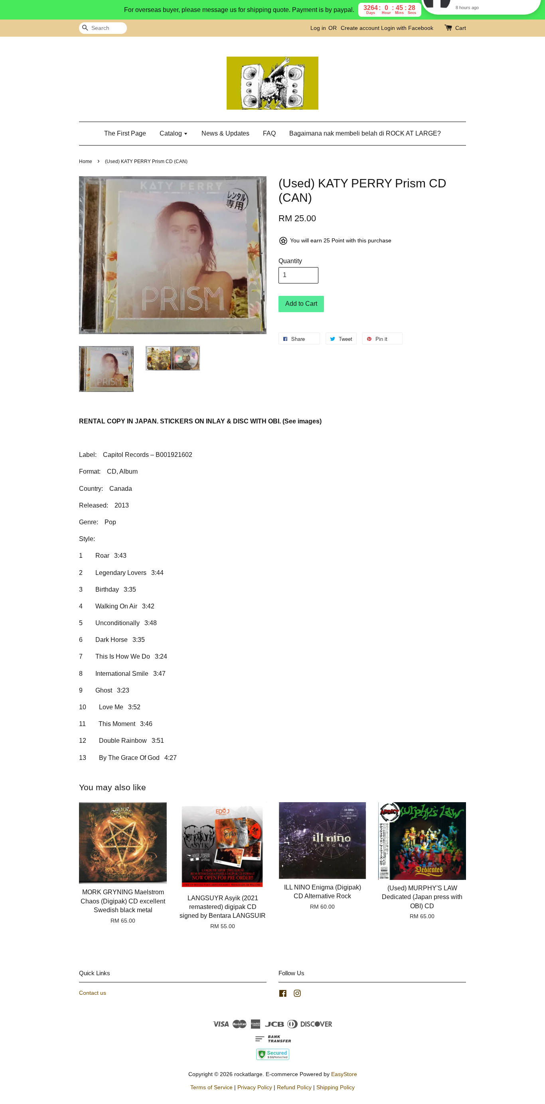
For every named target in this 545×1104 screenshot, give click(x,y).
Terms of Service (211, 1087)
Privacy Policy (254, 1087)
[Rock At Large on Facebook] (282, 995)
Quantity (290, 261)
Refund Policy (294, 1087)
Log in (318, 28)
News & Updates (225, 133)
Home (85, 161)
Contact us (92, 993)
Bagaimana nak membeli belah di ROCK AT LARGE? (365, 133)
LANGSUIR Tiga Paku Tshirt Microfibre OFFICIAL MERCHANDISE (491, 19)
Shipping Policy (335, 1087)
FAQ (269, 133)
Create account (360, 28)
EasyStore (344, 1074)
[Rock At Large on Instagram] (297, 995)
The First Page (125, 133)
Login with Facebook (407, 28)
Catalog (172, 133)
